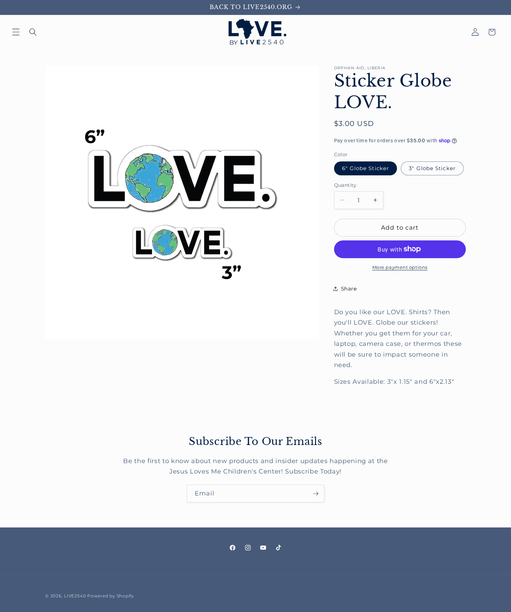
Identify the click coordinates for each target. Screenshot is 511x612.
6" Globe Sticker (365, 168)
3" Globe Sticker (432, 168)
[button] (16, 32)
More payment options (400, 267)
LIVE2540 (75, 595)
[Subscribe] (315, 494)
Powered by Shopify (110, 595)
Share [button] (349, 288)
